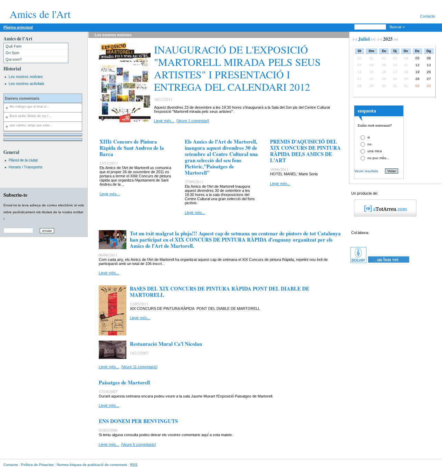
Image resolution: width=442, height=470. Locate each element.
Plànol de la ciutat (23, 160)
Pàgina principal (18, 27)
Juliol (364, 38)
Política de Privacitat (37, 465)
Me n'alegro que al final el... (29, 106)
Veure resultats (366, 171)
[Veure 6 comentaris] (138, 444)
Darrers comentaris (22, 98)
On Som (12, 53)
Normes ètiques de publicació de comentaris (92, 465)
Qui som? (14, 59)
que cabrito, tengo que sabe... (31, 125)
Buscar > (398, 27)
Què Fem (13, 46)
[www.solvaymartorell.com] (380, 263)
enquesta (367, 110)
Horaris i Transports (25, 167)
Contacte (427, 16)
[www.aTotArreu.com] (382, 215)
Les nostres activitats (27, 83)
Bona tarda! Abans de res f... (30, 116)
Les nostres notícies (26, 77)
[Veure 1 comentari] (192, 121)
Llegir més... (164, 121)
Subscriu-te (15, 194)
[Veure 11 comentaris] (139, 367)
